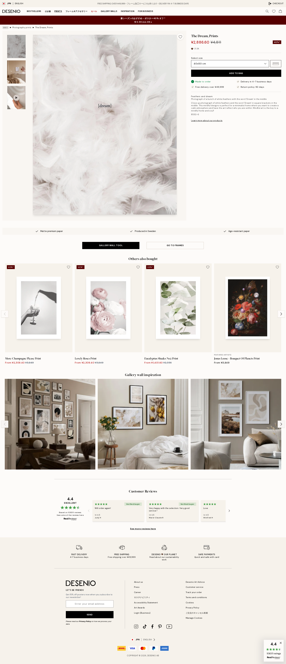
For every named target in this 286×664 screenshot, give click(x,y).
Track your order (194, 592)
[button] (275, 63)
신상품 (48, 11)
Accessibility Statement (146, 602)
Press (137, 587)
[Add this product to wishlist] (180, 36)
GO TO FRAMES (175, 245)
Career (137, 592)
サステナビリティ (142, 597)
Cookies (190, 602)
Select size (197, 58)
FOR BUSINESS (145, 11)
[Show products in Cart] (280, 11)
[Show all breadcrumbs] (5, 27)
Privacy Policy (85, 621)
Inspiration (127, 11)
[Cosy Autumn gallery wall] (50, 424)
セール (94, 11)
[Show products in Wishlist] (274, 11)
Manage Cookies (194, 618)
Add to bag (236, 73)
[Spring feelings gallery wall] (143, 424)
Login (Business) (142, 613)
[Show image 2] (16, 72)
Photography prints (21, 27)
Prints (58, 11)
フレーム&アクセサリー (76, 11)
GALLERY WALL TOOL (111, 245)
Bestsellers (34, 11)
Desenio (151, 655)
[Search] (267, 11)
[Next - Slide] (281, 314)
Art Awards (139, 607)
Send (90, 614)
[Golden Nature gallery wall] (236, 424)
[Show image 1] (16, 46)
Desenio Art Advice (195, 582)
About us (138, 582)
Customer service (194, 587)
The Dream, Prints (44, 27)
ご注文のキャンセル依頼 (197, 613)
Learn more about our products (206, 120)
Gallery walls (109, 11)
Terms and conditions (196, 597)
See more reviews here (143, 528)
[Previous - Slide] (4, 314)
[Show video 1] (16, 97)
